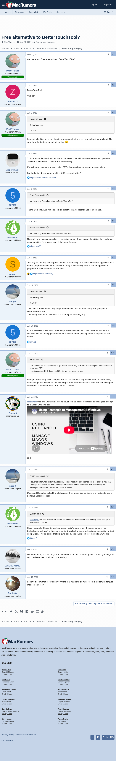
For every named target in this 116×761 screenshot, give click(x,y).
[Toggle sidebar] (112, 12)
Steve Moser (7, 719)
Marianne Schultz (65, 699)
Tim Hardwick (63, 689)
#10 (112, 353)
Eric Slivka (62, 670)
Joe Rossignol (63, 679)
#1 (113, 54)
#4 (113, 153)
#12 (112, 469)
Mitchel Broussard (9, 689)
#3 (113, 112)
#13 (112, 507)
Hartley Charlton (8, 699)
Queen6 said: (35, 514)
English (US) (108, 737)
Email (4, 674)
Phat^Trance (9, 42)
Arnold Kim (6, 670)
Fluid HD (9, 740)
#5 (113, 188)
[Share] (108, 54)
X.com (9, 674)
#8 (113, 285)
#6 (113, 221)
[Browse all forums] (104, 12)
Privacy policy (8, 735)
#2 (113, 85)
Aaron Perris (63, 719)
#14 (112, 549)
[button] (3, 5)
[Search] (108, 12)
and (43, 177)
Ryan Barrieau (63, 709)
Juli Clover (6, 679)
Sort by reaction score (45, 42)
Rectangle (32, 401)
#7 (113, 257)
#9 (113, 325)
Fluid (3, 740)
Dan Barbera (7, 709)
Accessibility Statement (25, 735)
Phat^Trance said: (37, 195)
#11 (112, 397)
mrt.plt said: (35, 360)
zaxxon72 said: (36, 119)
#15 (112, 577)
